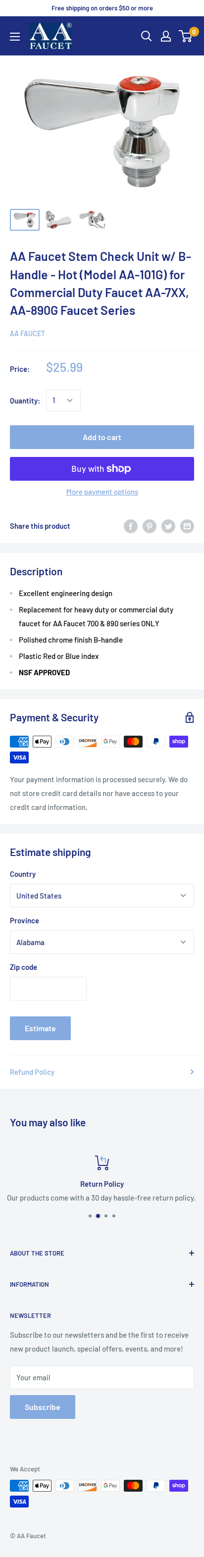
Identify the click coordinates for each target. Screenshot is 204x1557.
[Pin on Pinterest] (149, 525)
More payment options (102, 491)
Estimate (40, 1028)
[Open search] (146, 36)
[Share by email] (187, 525)
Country (23, 873)
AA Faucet (27, 333)
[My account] (166, 36)
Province (24, 920)
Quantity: (25, 400)
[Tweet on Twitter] (168, 525)
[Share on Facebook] (131, 525)
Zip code (23, 966)
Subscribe (42, 1406)
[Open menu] (15, 37)
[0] (186, 36)
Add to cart (102, 437)
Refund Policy (32, 1071)
